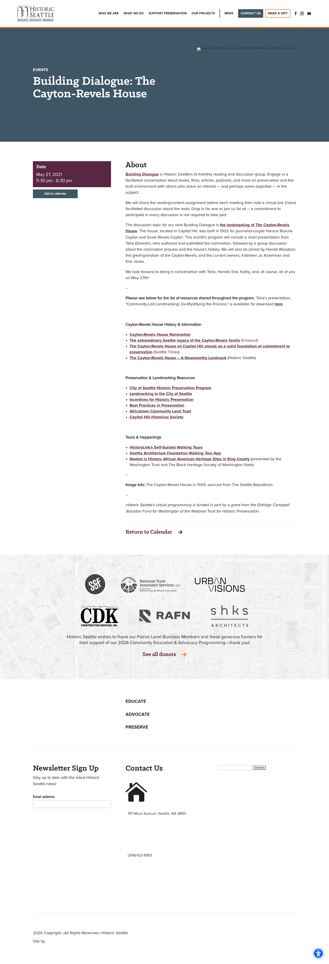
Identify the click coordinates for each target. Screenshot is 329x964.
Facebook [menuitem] (294, 13)
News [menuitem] (228, 13)
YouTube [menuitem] (309, 13)
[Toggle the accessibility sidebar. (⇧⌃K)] (318, 953)
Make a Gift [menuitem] (278, 13)
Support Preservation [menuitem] (168, 13)
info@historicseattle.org (146, 897)
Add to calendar (55, 193)
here (279, 304)
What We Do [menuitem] (134, 13)
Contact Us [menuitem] (251, 13)
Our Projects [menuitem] (203, 13)
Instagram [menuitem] (302, 13)
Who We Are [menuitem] (108, 13)
